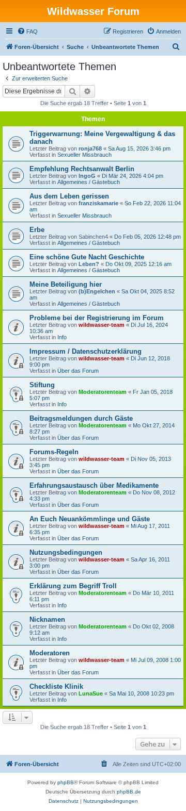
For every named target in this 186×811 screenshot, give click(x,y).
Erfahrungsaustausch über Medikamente (94, 485)
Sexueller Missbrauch (84, 155)
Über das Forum (78, 371)
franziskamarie (98, 203)
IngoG (87, 176)
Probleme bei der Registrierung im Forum (96, 318)
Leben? (89, 264)
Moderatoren (49, 653)
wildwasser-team (102, 325)
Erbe (36, 230)
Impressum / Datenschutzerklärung (85, 351)
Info (62, 337)
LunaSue (91, 693)
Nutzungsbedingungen (65, 552)
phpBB (65, 782)
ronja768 (90, 148)
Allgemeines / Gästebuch (88, 182)
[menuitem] (27, 31)
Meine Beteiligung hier (65, 284)
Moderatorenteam (103, 392)
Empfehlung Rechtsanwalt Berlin (81, 169)
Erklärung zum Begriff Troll (73, 586)
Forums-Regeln (54, 452)
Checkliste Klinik (56, 686)
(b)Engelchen (97, 291)
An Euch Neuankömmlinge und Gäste (89, 519)
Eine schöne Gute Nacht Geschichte (86, 257)
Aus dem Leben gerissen (69, 196)
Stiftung (42, 385)
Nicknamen (47, 619)
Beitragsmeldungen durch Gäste (81, 418)
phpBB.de (129, 792)
